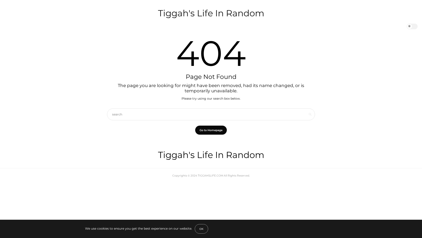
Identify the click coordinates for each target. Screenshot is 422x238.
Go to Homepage (211, 130)
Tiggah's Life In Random (211, 13)
